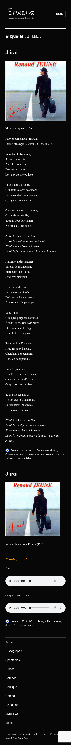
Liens (9, 723)
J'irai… (58, 454)
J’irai (11, 473)
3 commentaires (24, 625)
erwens (49, 454)
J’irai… (14, 52)
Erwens (14, 450)
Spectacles (12, 660)
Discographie (43, 621)
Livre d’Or (11, 714)
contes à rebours (35, 454)
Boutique (11, 687)
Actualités (11, 705)
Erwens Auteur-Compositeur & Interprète (25, 734)
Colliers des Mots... (47, 450)
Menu (60, 14)
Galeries (10, 678)
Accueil (10, 642)
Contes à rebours (14, 454)
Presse (10, 669)
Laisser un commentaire (18, 458)
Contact (10, 696)
